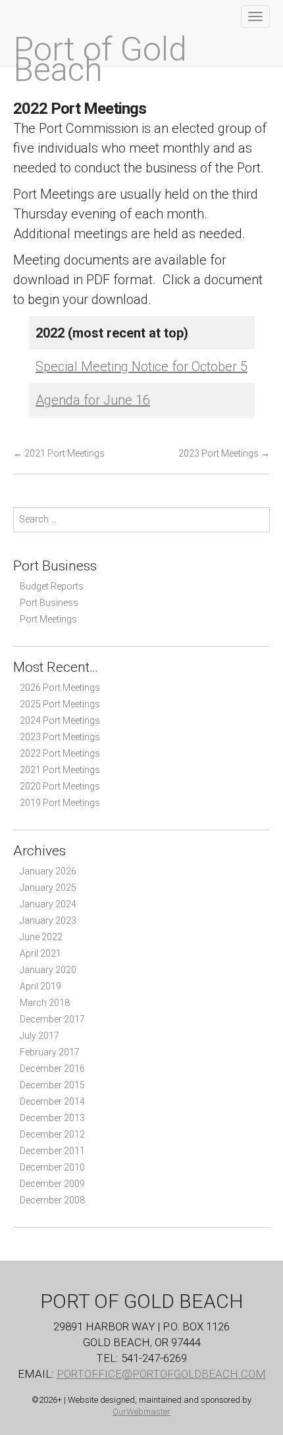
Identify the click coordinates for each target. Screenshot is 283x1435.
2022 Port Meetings (60, 753)
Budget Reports (52, 586)
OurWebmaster (141, 1412)
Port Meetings (48, 619)
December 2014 (52, 1101)
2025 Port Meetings (60, 704)
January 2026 (48, 871)
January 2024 (48, 904)
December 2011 (52, 1150)
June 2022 (41, 937)
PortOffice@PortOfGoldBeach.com (161, 1373)
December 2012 (52, 1134)
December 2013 (52, 1118)
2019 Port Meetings (60, 802)
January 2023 (48, 920)
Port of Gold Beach (100, 59)
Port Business (49, 602)
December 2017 (52, 1019)
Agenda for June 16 (93, 400)
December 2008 (52, 1200)
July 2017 (39, 1035)
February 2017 (50, 1052)
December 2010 (52, 1167)
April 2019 (40, 986)
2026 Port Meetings (60, 687)
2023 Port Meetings (224, 453)
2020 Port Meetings (60, 786)
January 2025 (48, 887)
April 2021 (40, 953)
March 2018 (45, 1002)
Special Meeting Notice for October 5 (141, 366)
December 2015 (52, 1085)
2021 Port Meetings (59, 453)
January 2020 (48, 970)
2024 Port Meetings (60, 720)
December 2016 (52, 1068)
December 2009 (52, 1183)
